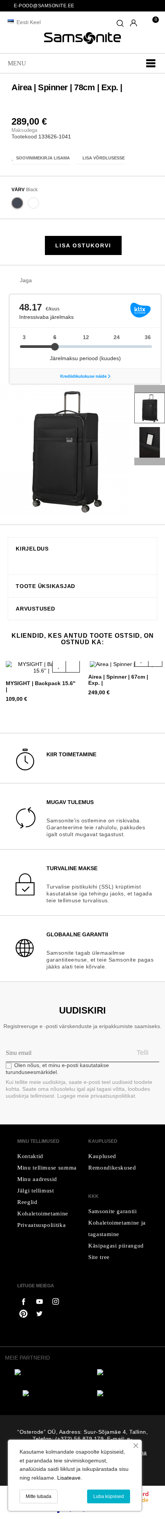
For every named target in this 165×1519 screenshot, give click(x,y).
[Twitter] (39, 1301)
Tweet (53, 280)
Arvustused (35, 609)
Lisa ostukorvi (83, 245)
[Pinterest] (23, 1314)
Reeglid (27, 1202)
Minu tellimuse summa (47, 1168)
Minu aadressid (37, 1179)
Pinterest (65, 280)
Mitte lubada (38, 1496)
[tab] (82, 549)
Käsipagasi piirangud (116, 1246)
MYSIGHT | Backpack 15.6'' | (40, 686)
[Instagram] (39, 1314)
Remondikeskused (112, 1168)
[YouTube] (56, 1301)
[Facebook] (23, 1301)
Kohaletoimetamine (42, 1213)
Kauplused (102, 1156)
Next (149, 389)
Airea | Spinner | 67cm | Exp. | (118, 680)
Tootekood (24, 136)
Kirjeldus (32, 549)
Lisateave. (69, 1478)
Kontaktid (30, 1156)
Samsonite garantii (112, 1211)
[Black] (18, 204)
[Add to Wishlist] (59, 665)
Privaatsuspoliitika (41, 1225)
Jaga (41, 280)
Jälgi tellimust (35, 1191)
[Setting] (133, 23)
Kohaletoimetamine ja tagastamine (117, 1228)
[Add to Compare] (72, 665)
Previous (149, 461)
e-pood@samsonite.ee (44, 5)
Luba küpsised (108, 1496)
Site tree (99, 1257)
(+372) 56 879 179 (79, 1439)
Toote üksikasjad (45, 586)
